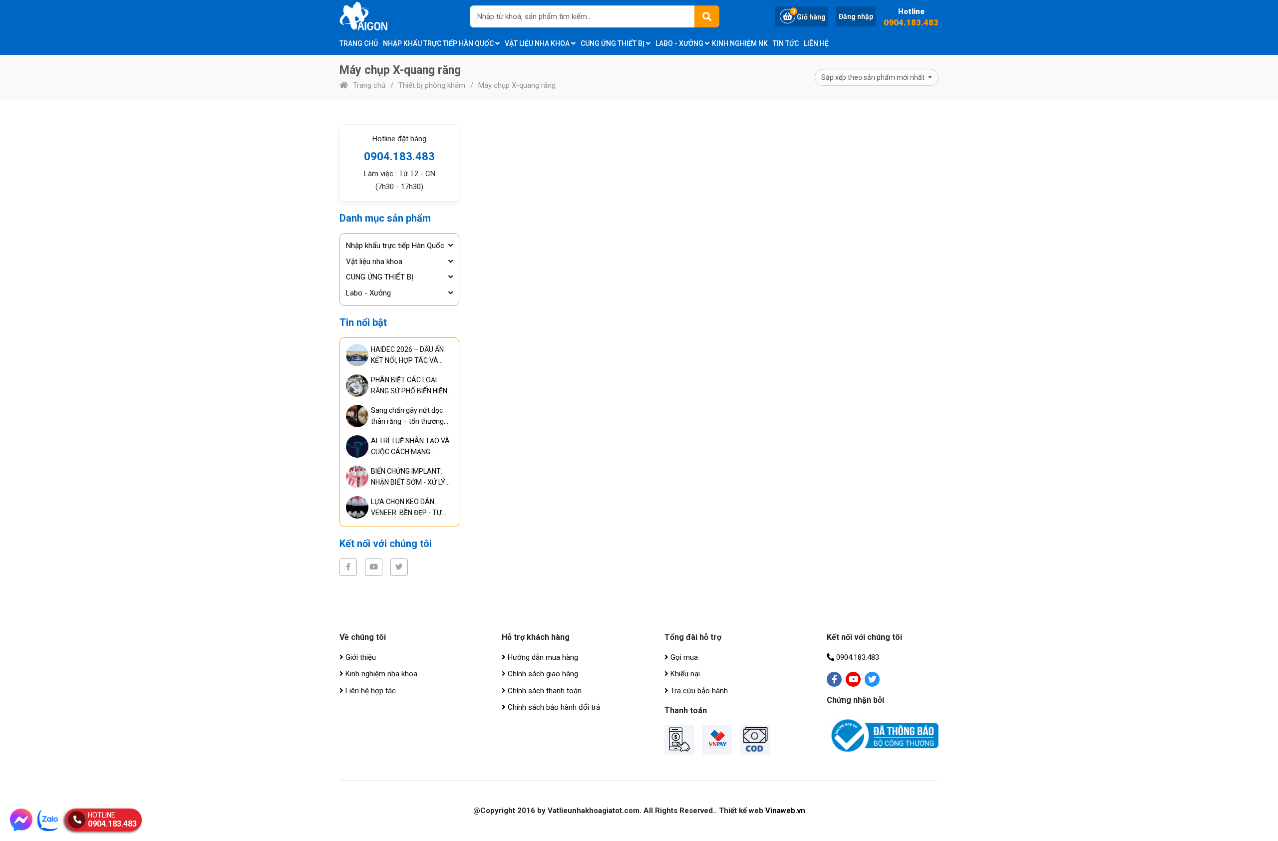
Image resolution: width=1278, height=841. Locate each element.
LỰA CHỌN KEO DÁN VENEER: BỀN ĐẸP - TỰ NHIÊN (406, 508)
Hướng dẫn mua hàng (542, 657)
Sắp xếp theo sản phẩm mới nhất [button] (873, 77)
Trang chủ (358, 43)
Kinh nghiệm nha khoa (380, 673)
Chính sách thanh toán (544, 690)
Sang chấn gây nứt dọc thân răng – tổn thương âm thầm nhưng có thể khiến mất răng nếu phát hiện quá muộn (409, 416)
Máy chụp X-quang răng (517, 85)
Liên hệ (816, 43)
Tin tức (786, 43)
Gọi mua (683, 657)
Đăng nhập (856, 16)
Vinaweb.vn (785, 810)
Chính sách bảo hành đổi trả (553, 707)
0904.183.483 (911, 22)
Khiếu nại (684, 673)
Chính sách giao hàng (542, 673)
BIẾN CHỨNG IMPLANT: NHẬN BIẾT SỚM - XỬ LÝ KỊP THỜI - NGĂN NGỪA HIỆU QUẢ (408, 477)
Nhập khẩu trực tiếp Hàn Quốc (439, 43)
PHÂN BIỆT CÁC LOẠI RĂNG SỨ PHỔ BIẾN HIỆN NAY (409, 386)
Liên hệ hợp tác (369, 690)
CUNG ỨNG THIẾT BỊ (613, 43)
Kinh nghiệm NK (740, 43)
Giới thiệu (359, 657)
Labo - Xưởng (680, 43)
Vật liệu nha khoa (538, 43)
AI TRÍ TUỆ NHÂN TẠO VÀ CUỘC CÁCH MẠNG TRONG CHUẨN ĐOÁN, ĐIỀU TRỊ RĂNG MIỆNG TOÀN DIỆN (410, 447)
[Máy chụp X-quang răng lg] (376, 16)
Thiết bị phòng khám (431, 85)
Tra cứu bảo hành (698, 690)
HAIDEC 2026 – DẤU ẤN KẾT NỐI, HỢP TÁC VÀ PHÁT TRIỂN (407, 355)
